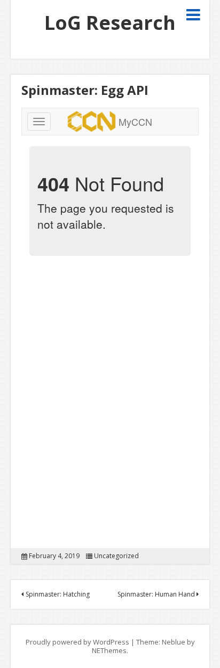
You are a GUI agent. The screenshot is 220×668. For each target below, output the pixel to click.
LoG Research (110, 23)
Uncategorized (116, 556)
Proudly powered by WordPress (77, 642)
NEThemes (109, 650)
